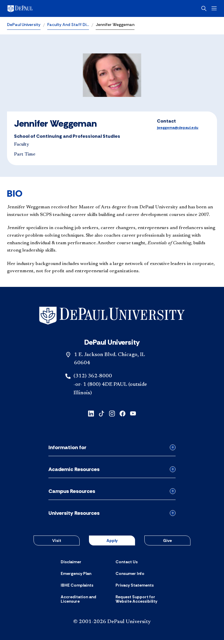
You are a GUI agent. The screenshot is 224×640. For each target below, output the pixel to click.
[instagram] (112, 413)
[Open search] (203, 8)
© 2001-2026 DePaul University (112, 622)
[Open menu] (214, 8)
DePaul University (24, 24)
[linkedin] (91, 413)
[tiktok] (101, 413)
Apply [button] (112, 540)
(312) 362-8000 (93, 376)
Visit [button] (56, 540)
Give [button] (167, 540)
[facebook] (122, 413)
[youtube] (133, 413)
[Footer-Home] (112, 316)
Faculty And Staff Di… (68, 24)
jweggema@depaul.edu (177, 127)
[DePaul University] (52, 8)
